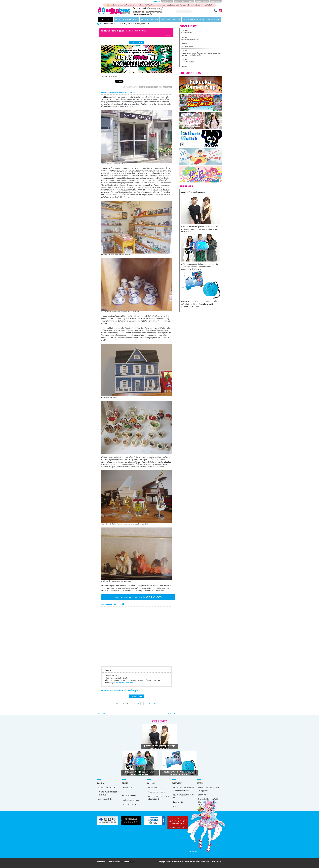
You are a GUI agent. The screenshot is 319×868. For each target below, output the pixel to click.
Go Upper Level (103, 713)
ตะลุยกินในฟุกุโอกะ (149, 19)
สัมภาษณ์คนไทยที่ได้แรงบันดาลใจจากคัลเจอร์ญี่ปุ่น (183, 789)
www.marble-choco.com (124, 683)
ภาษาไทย (198, 1)
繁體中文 (184, 1)
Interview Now (178, 802)
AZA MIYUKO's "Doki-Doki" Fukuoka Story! (158, 797)
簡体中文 (177, 1)
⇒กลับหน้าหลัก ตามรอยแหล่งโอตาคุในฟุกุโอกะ (120, 690)
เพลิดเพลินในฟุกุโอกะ (170, 19)
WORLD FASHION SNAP (107, 788)
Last (155, 703)
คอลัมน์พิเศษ (213, 19)
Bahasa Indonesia (215, 1)
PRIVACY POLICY (114, 862)
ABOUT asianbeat (130, 862)
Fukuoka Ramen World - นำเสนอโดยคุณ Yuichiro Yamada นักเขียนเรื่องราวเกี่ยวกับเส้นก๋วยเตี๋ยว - (200, 54)
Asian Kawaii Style (105, 799)
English (191, 1)
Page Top (172, 713)
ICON (175, 806)
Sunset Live (127, 788)
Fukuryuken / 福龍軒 (187, 62)
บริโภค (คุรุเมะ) (203, 795)
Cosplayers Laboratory (156, 792)
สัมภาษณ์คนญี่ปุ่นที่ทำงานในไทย (183, 796)
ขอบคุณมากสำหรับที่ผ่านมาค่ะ (190, 39)
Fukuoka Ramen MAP (131, 800)
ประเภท (105, 19)
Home (102, 24)
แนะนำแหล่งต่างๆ (129, 804)
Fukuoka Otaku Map (120, 24)
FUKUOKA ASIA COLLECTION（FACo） (108, 793)
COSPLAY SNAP (154, 788)
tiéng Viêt (205, 1)
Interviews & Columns (193, 19)
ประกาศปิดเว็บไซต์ (186, 33)
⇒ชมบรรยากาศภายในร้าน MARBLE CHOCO (138, 597)
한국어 (170, 1)
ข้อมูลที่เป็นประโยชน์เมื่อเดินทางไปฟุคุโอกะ (208, 789)
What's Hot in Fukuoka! (126, 19)
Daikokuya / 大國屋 (187, 46)
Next (140, 42)
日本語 (164, 1)
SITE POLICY (101, 862)
